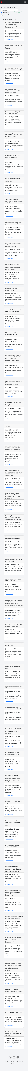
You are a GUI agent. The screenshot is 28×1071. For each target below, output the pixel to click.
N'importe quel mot (7, 14)
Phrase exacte (6, 16)
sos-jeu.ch (14, 1063)
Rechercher (18, 12)
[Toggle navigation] (25, 2)
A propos (20, 1061)
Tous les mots (6, 12)
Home (6, 1061)
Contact (13, 1061)
